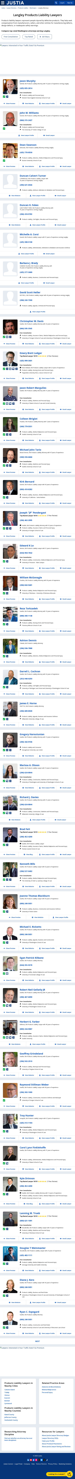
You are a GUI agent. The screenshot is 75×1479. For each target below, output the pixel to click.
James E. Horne (28, 703)
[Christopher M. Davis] (10, 327)
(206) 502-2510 (26, 1061)
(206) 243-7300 (26, 300)
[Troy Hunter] (10, 1121)
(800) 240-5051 (26, 903)
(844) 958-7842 (26, 553)
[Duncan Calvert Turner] (10, 181)
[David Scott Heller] (10, 298)
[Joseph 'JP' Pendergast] (10, 518)
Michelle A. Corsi (29, 234)
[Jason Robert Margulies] (10, 393)
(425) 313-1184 (26, 1123)
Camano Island (9, 1390)
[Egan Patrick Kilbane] (10, 963)
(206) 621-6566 (26, 185)
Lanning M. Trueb (30, 1213)
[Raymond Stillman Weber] (10, 1090)
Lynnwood (8, 1403)
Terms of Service (41, 1464)
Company (27, 1464)
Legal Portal (18, 1464)
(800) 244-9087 (26, 1029)
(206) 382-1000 (26, 1092)
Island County (9, 1415)
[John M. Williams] (10, 118)
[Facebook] (33, 1460)
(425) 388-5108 (26, 242)
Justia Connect (8, 1464)
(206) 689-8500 (26, 711)
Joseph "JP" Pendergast (33, 512)
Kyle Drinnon (27, 1178)
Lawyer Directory (11, 8)
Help (33, 1464)
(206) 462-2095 (26, 520)
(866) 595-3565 (26, 328)
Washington (33, 8)
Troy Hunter (27, 1115)
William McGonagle (31, 577)
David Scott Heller (30, 292)
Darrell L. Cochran (30, 671)
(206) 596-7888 (26, 648)
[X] (44, 1460)
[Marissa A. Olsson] (10, 771)
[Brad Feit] (10, 834)
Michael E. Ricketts (30, 926)
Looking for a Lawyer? (56, 1474)
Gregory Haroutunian (32, 734)
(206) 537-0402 (26, 871)
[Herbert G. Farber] (10, 1027)
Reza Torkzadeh (29, 608)
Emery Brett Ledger (31, 353)
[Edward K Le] (10, 551)
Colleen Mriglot (28, 418)
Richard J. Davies (29, 797)
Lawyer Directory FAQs (50, 1438)
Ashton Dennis (28, 640)
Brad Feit (25, 829)
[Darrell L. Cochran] (10, 677)
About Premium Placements (52, 1444)
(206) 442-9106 (26, 742)
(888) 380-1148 (26, 616)
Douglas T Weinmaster (33, 1247)
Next (37, 1341)
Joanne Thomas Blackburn (35, 895)
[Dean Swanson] (10, 150)
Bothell (7, 1401)
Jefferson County (10, 1417)
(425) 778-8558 (26, 152)
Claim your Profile (48, 1441)
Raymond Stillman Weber (34, 1084)
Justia (3, 8)
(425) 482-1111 (26, 1255)
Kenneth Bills (27, 863)
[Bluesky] (41, 1460)
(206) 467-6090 (26, 997)
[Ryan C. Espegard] (10, 1317)
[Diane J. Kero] (10, 1285)
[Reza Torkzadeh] (10, 614)
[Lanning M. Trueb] (10, 1219)
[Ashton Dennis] (10, 646)
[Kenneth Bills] (10, 869)
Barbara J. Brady (29, 263)
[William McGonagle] (10, 583)
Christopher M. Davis (31, 321)
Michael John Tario (30, 449)
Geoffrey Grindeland (31, 1053)
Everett (7, 1398)
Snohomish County (11, 1420)
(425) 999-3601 (26, 360)
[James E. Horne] (10, 709)
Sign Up (69, 3)
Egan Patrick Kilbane (32, 957)
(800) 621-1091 (26, 1220)
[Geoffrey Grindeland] (10, 1059)
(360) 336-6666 (26, 457)
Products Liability (23, 8)
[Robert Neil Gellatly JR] (10, 995)
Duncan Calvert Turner (33, 175)
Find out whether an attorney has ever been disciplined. (18, 1439)
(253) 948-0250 (26, 678)
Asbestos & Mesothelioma (51, 1387)
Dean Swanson (28, 144)
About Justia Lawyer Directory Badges (55, 1435)
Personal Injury (47, 1392)
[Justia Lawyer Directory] (15, 2)
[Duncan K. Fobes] (10, 210)
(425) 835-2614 (26, 88)
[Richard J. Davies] (10, 803)
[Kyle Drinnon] (10, 1184)
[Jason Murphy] (10, 86)
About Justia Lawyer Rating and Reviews (56, 1447)
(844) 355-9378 (26, 965)
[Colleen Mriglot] (10, 424)
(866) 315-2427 (26, 120)
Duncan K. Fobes (29, 205)
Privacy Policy (52, 1464)
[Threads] (39, 1460)
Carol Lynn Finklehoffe (33, 1147)
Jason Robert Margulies (33, 387)
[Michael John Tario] (10, 455)
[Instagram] (36, 1460)
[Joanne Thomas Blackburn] (10, 901)
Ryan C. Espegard (29, 1311)
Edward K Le (27, 545)
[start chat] (69, 1474)
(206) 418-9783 (26, 214)
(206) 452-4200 (26, 836)
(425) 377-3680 (26, 272)
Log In (62, 3)
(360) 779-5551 (26, 426)
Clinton (7, 1395)
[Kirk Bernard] (10, 487)
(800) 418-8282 (26, 489)
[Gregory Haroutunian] (10, 740)
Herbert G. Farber (30, 1021)
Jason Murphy (27, 80)
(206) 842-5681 (26, 585)
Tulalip (6, 1392)
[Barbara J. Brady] (10, 268)
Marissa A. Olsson (30, 765)
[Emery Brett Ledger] (10, 358)
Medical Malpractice (49, 1390)
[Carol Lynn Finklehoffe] (10, 1153)
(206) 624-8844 (26, 772)
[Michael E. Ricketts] (10, 932)
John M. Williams (29, 112)
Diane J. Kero (27, 1279)
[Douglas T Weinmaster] (10, 1253)
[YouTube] (31, 1460)
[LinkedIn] (28, 1460)
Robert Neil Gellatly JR (32, 989)
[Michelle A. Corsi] (10, 240)
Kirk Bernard (27, 481)
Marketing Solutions (65, 1464)
